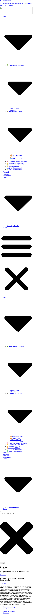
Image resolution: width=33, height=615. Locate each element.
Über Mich (6, 174)
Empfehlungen (7, 175)
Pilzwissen (13, 110)
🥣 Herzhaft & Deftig (16, 158)
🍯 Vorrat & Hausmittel (16, 155)
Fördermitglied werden (13, 226)
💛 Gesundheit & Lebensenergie (15, 163)
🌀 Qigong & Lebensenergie (14, 168)
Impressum (6, 608)
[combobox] (8, 513)
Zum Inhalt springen (5, 0)
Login (5, 227)
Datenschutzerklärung (9, 607)
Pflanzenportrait (14, 108)
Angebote (6, 172)
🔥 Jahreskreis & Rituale (13, 166)
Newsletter (6, 171)
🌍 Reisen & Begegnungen (14, 169)
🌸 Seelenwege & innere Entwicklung (17, 161)
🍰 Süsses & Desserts (16, 157)
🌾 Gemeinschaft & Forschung (15, 164)
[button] (16, 263)
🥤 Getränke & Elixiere (16, 160)
